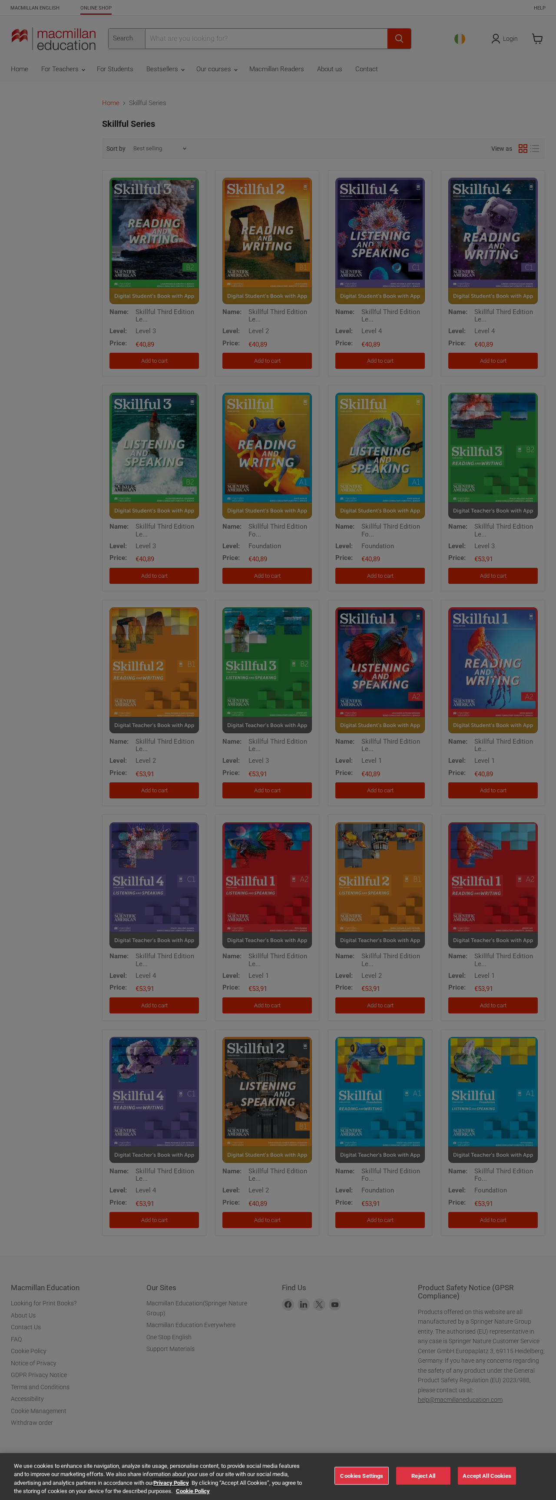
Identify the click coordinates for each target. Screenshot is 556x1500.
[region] (278, 1476)
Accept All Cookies (487, 1476)
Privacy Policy (171, 1483)
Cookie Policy (193, 1491)
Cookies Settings (361, 1476)
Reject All (423, 1476)
